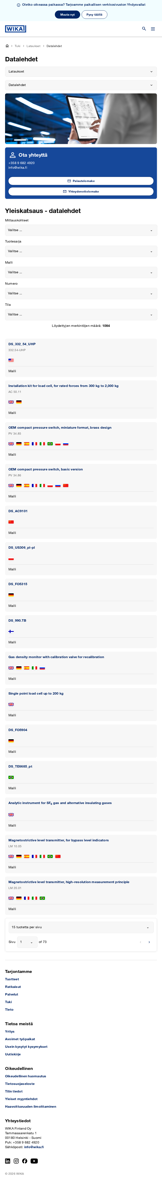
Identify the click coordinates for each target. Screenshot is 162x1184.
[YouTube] (34, 1161)
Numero (11, 284)
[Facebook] (24, 1161)
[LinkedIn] (7, 1161)
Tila (8, 305)
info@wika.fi (17, 168)
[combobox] (81, 230)
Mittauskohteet (16, 220)
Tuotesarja (13, 242)
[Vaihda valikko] (153, 29)
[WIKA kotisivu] (15, 29)
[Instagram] (16, 1161)
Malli (9, 263)
